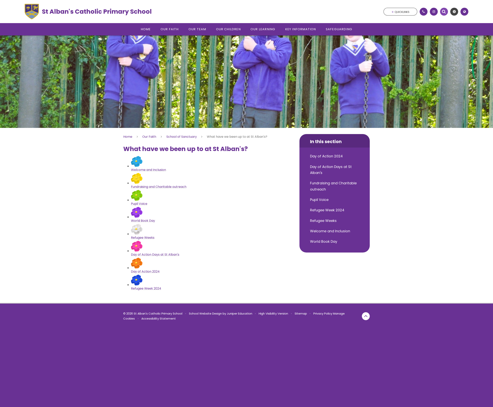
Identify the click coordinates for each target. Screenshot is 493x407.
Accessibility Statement (158, 318)
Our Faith (149, 136)
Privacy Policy (322, 313)
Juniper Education (239, 313)
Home (127, 136)
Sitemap (301, 313)
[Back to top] (366, 316)
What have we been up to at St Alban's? (237, 136)
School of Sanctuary (181, 136)
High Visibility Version (273, 313)
